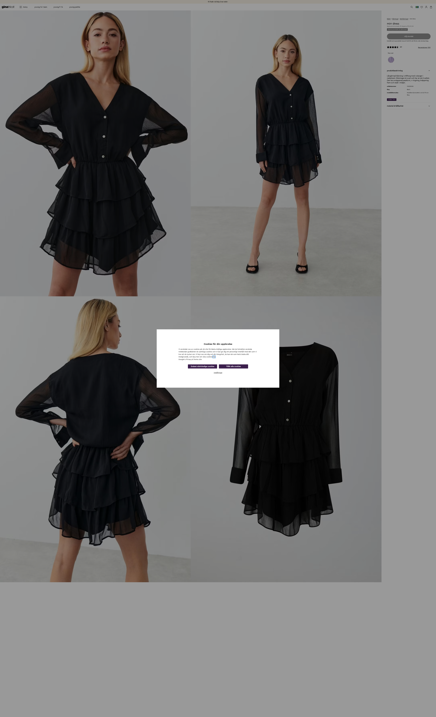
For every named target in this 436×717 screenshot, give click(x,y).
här (214, 357)
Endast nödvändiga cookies (202, 366)
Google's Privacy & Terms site (190, 359)
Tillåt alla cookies (233, 366)
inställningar (218, 372)
